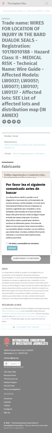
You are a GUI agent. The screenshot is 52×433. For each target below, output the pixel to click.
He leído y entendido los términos (24, 243)
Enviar (12, 248)
